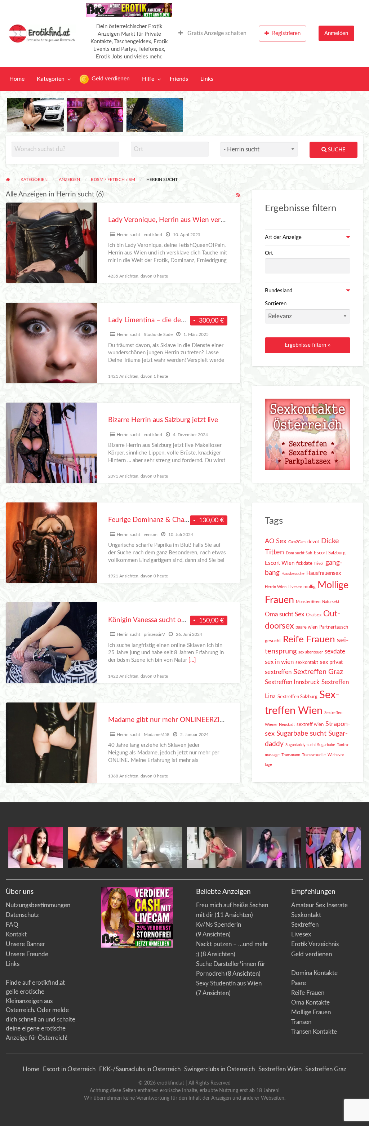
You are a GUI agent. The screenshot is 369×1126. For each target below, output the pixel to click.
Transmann (290, 755)
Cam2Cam (297, 542)
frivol (319, 564)
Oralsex (313, 614)
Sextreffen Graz (318, 671)
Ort (269, 253)
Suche (336, 149)
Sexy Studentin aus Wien (229, 983)
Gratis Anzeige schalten (216, 33)
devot (313, 541)
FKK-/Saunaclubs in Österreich (140, 1069)
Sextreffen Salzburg (297, 696)
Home (17, 79)
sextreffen (278, 672)
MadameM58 (156, 734)
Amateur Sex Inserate (319, 905)
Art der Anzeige (283, 237)
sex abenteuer (310, 652)
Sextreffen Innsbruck (292, 682)
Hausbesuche (292, 574)
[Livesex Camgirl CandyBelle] (35, 847)
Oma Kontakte (310, 1002)
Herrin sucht (128, 234)
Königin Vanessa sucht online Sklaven (164, 620)
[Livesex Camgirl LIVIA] (273, 847)
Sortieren (275, 303)
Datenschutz (22, 915)
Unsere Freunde (27, 954)
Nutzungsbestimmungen (38, 905)
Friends (179, 79)
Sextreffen (305, 925)
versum (150, 534)
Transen (301, 1022)
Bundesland (278, 290)
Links (206, 79)
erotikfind (153, 234)
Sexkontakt (306, 915)
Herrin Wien (275, 587)
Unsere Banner (25, 944)
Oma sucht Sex (284, 614)
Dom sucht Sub (299, 553)
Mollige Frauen (311, 1012)
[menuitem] (212, 33)
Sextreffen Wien (280, 1069)
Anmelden (336, 33)
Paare (298, 983)
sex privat (331, 662)
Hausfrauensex (323, 573)
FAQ (12, 925)
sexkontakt (306, 662)
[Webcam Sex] (35, 114)
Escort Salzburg (330, 552)
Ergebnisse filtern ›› (307, 345)
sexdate (335, 652)
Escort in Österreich (69, 1069)
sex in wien (279, 662)
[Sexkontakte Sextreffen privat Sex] (307, 434)
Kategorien (51, 79)
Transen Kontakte (314, 1032)
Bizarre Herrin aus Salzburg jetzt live (163, 420)
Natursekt (330, 602)
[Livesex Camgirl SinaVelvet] (214, 847)
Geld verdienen (110, 78)
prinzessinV (154, 634)
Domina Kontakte (314, 973)
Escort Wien (279, 563)
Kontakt (16, 934)
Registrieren (286, 33)
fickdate (304, 563)
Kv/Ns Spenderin (218, 925)
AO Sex (275, 541)
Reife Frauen (309, 639)
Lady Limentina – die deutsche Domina (167, 320)
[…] (192, 660)
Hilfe (148, 79)
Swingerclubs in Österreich (219, 1069)
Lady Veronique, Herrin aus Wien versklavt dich (180, 220)
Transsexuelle (314, 755)
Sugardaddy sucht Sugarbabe (310, 745)
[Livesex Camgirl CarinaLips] (154, 847)
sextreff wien (310, 724)
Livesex (295, 587)
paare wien (306, 627)
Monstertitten (308, 602)
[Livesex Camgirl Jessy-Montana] (333, 847)
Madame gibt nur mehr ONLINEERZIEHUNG (176, 720)
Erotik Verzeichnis (315, 944)
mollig (309, 586)
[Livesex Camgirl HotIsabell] (95, 847)
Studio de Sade (158, 334)
